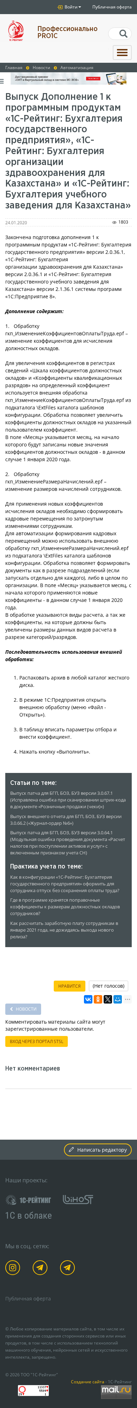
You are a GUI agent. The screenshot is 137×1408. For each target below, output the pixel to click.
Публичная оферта (112, 7)
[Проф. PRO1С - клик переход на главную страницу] (16, 30)
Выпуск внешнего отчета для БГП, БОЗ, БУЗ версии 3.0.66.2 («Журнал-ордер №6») (66, 819)
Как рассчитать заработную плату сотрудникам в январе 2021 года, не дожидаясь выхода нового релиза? (64, 930)
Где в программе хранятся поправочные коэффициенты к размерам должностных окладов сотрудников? (65, 906)
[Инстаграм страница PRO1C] (13, 1269)
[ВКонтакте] (88, 999)
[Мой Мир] (117, 999)
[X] (108, 999)
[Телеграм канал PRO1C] (41, 1269)
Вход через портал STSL (36, 1041)
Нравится (69, 986)
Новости (26, 1009)
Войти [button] (71, 7)
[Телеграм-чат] (68, 1269)
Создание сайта (87, 1381)
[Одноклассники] (98, 999)
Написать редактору (102, 1149)
